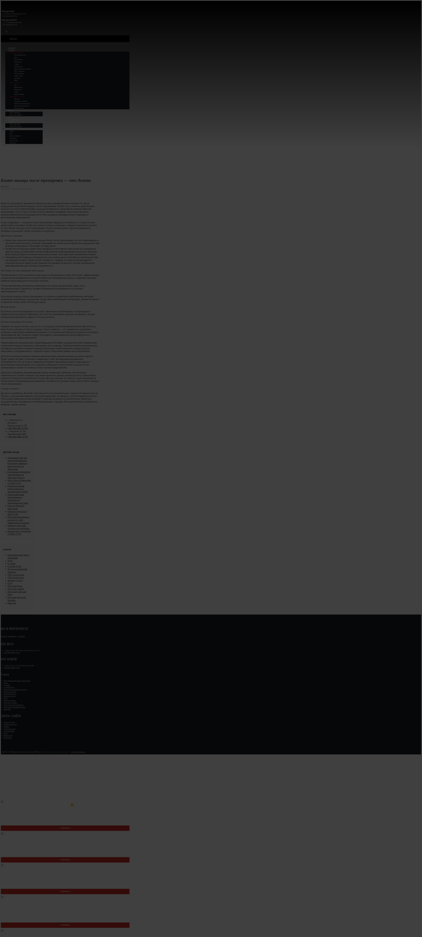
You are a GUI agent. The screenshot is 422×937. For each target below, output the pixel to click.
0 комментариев (25, 189)
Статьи (14, 189)
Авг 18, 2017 (6, 189)
